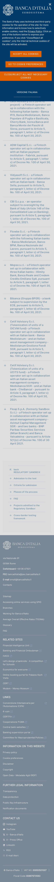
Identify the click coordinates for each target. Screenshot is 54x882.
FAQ (16, 498)
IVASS (6, 656)
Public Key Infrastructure (15, 802)
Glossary (7, 625)
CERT (6, 683)
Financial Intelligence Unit (16, 645)
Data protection (11, 797)
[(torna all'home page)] (21, 546)
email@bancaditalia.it (20, 579)
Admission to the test (25, 478)
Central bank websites (14, 727)
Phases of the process (25, 492)
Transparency (10, 791)
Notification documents (14, 808)
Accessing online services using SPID (22, 602)
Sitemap (7, 596)
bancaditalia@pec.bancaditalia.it (24, 574)
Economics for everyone (15, 669)
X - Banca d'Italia (14, 834)
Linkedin (10, 845)
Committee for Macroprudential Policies (23, 737)
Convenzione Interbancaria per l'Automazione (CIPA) (18, 705)
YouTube (10, 829)
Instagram (11, 824)
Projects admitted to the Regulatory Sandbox (27, 507)
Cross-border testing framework (25, 517)
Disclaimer (8, 763)
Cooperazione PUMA (13, 722)
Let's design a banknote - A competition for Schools (23, 663)
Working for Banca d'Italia (16, 613)
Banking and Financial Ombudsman (20, 650)
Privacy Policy (35, 31)
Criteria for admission (25, 485)
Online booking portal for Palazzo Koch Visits (22, 676)
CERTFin (7, 716)
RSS (8, 850)
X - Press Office (14, 839)
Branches (8, 607)
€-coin (6, 711)
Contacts (7, 585)
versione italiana (27, 94)
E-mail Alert (12, 855)
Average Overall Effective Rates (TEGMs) (23, 619)
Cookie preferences (13, 758)
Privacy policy (10, 752)
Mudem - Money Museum (16, 688)
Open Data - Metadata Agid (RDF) (20, 775)
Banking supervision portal (16, 732)
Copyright (8, 769)
